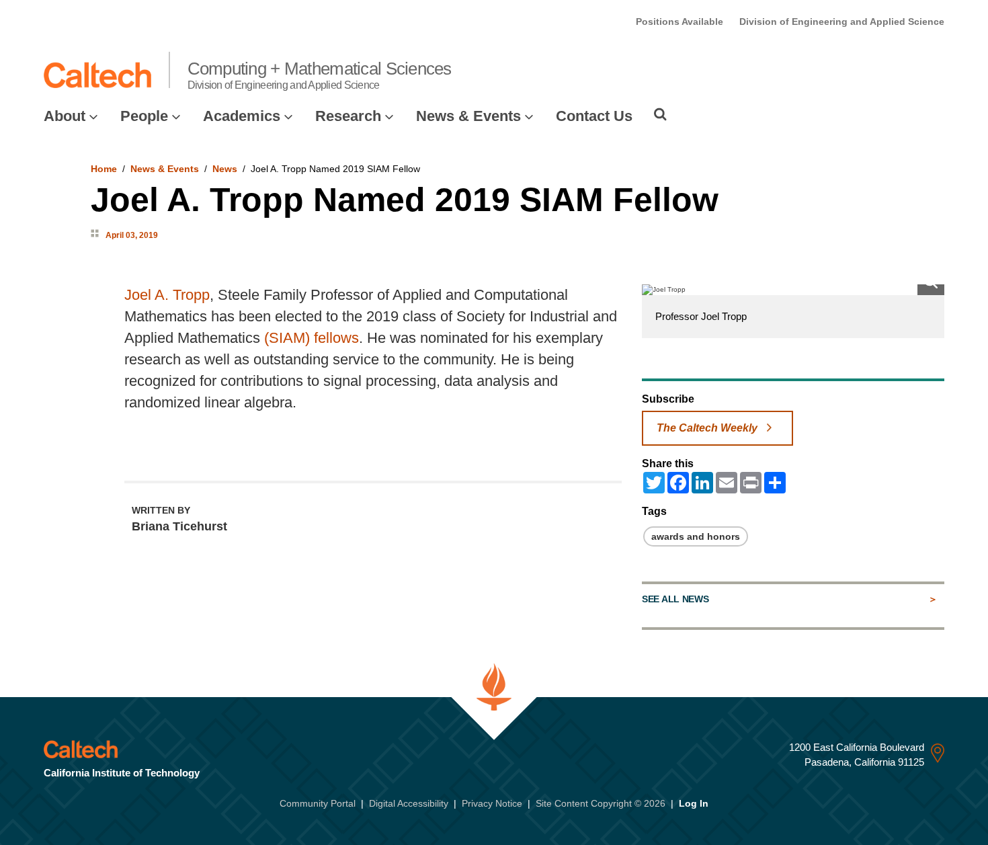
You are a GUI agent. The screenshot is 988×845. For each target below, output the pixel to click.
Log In (693, 803)
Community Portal (318, 803)
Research (348, 116)
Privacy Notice (492, 803)
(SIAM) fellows (311, 337)
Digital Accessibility (408, 803)
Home (104, 168)
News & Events (468, 116)
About (64, 116)
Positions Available (679, 21)
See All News (675, 599)
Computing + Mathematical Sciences (320, 74)
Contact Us (594, 116)
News (224, 168)
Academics (241, 116)
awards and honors (695, 536)
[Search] (660, 114)
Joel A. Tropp (167, 294)
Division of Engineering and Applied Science (841, 21)
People (144, 116)
